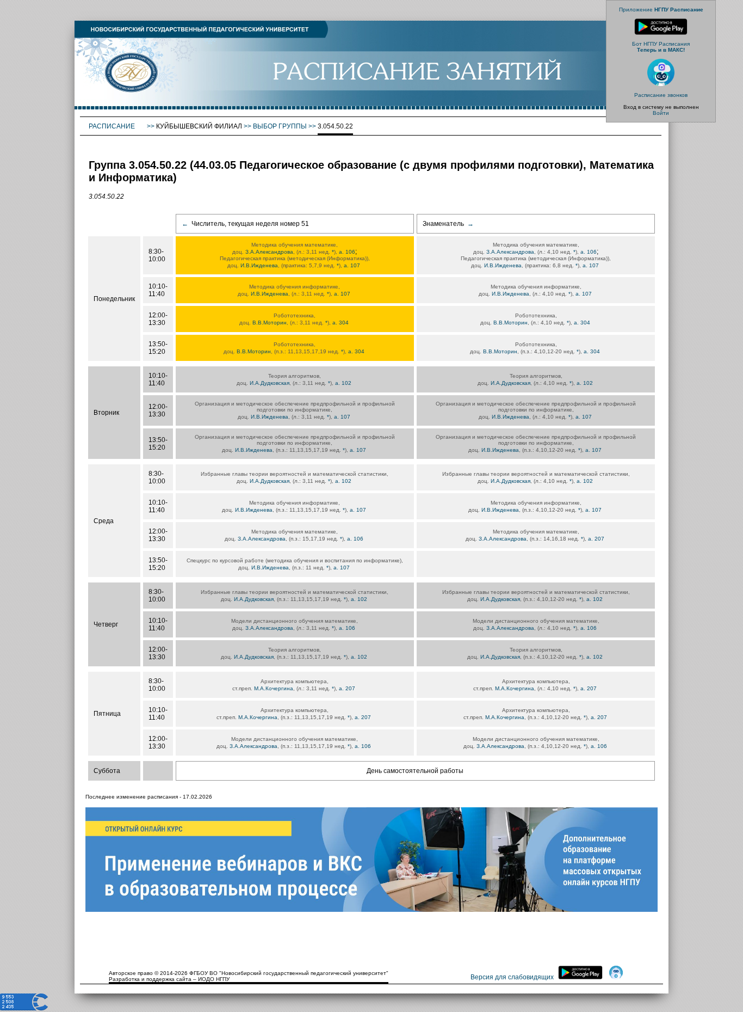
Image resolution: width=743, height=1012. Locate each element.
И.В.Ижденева (259, 265)
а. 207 (596, 539)
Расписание (113, 126)
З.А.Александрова (269, 252)
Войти (661, 113)
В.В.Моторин (269, 323)
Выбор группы (280, 126)
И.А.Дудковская (269, 383)
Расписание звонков (661, 95)
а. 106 (347, 252)
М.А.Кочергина (273, 688)
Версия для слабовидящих (512, 977)
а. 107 (352, 265)
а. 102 (343, 383)
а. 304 (340, 323)
